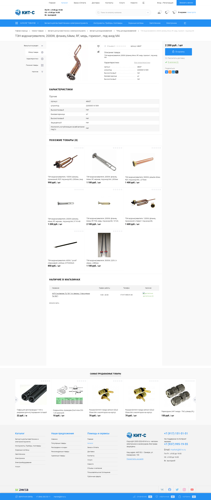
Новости (134, 3)
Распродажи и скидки (59, 447)
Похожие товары (32, 65)
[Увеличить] (75, 62)
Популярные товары (58, 443)
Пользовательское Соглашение (98, 472)
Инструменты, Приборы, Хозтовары (28, 446)
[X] (176, 71)
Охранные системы (22, 450)
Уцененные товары (58, 456)
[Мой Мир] (173, 71)
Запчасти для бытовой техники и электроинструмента (27, 440)
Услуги (122, 3)
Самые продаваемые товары (105, 374)
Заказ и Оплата (80, 3)
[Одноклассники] (170, 71)
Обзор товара (33, 52)
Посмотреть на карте (135, 459)
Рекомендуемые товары (60, 451)
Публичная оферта (94, 476)
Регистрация (168, 3)
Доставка (96, 3)
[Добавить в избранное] (98, 46)
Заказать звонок (186, 3)
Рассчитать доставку (176, 58)
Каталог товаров (28, 23)
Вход (159, 3)
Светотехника (20, 454)
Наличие (35, 72)
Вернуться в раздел (31, 46)
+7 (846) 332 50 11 (43, 497)
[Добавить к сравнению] (98, 51)
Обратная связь (25, 497)
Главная (52, 3)
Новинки (54, 439)
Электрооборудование (23, 462)
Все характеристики (142, 63)
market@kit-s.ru (178, 449)
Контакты (109, 3)
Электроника (20, 458)
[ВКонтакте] (166, 71)
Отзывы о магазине (94, 468)
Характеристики (32, 59)
